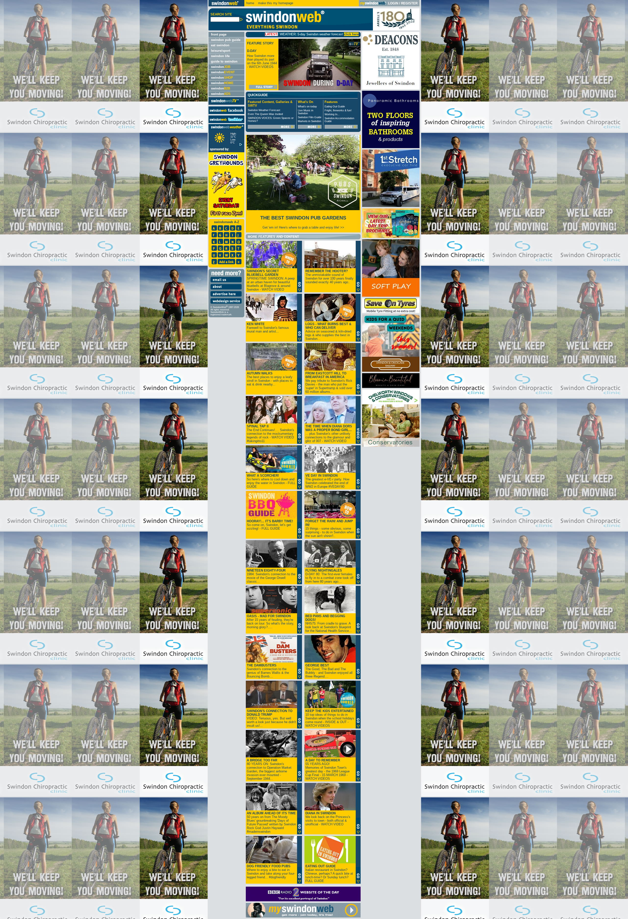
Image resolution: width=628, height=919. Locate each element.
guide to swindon (224, 61)
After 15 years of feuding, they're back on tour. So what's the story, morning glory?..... (270, 621)
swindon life (220, 56)
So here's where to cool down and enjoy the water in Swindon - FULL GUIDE (271, 481)
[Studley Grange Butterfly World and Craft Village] (390, 295)
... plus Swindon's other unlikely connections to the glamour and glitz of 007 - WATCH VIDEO (328, 433)
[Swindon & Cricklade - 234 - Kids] (390, 370)
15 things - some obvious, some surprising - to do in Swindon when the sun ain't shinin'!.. (329, 528)
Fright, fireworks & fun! (338, 110)
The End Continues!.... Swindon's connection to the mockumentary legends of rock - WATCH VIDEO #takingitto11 (270, 433)
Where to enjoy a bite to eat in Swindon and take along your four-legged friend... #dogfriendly (271, 871)
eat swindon (220, 45)
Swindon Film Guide (309, 117)
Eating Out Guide (335, 106)
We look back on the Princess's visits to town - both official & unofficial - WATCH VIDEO (327, 818)
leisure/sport (220, 50)
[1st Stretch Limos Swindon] (390, 206)
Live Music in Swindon (305, 112)
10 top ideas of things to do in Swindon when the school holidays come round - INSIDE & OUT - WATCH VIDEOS (329, 718)
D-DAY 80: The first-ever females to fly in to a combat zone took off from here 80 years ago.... (329, 576)
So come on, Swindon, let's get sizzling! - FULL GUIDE (270, 524)
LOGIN (393, 3)
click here (260, 34)
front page (218, 34)
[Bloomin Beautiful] (390, 387)
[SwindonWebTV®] (225, 103)
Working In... (332, 114)
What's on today (307, 106)
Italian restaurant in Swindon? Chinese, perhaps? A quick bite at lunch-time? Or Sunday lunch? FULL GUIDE (329, 873)
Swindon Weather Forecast (264, 110)
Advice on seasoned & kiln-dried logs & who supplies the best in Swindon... (328, 331)
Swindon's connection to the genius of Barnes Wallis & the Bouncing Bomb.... (268, 671)
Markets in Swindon (309, 121)
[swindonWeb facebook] (226, 113)
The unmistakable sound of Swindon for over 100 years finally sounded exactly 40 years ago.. (329, 276)
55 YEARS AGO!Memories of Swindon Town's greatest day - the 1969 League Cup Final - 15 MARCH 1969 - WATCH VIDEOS (327, 769)
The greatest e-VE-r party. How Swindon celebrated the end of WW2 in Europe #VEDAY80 (327, 481)
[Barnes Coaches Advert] (390, 237)
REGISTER (409, 3)
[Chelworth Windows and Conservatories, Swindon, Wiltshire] (390, 445)
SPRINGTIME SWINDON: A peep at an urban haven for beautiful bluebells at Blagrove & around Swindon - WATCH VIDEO (271, 280)
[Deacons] (390, 88)
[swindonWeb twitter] (226, 122)
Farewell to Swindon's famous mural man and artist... (268, 327)
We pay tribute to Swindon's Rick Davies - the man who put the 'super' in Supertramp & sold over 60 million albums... (328, 382)
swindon (220, 67)
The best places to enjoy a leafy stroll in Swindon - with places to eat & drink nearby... (270, 378)
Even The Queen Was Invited (265, 114)
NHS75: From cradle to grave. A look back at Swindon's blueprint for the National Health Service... (328, 623)
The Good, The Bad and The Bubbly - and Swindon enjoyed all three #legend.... (329, 671)
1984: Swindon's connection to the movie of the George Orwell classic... (271, 576)
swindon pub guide (225, 40)
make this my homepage (275, 3)
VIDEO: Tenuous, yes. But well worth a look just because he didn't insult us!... (271, 718)
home (250, 3)
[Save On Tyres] (390, 312)
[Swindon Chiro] (103, 459)
